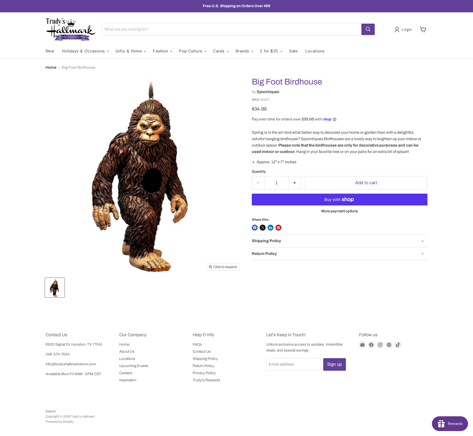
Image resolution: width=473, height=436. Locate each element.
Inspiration (127, 380)
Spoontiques (268, 92)
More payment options (339, 211)
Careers (125, 373)
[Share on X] (263, 228)
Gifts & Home (130, 51)
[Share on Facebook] (255, 228)
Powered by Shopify (60, 421)
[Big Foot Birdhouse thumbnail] (55, 287)
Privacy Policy (204, 373)
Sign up (334, 364)
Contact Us (202, 351)
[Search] (368, 29)
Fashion (161, 51)
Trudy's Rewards (206, 380)
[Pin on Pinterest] (278, 228)
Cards (219, 51)
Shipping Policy (205, 359)
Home (51, 67)
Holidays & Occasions (84, 51)
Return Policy (203, 366)
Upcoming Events (133, 366)
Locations (315, 51)
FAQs (197, 344)
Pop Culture (191, 51)
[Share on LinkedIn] (270, 228)
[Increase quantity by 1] (294, 183)
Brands (243, 51)
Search (51, 411)
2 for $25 (269, 51)
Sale (293, 51)
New (50, 51)
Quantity (259, 171)
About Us (127, 351)
